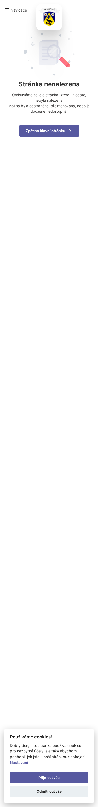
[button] (16, 10)
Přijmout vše (49, 778)
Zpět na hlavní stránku (45, 130)
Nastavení (19, 762)
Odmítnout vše (49, 791)
